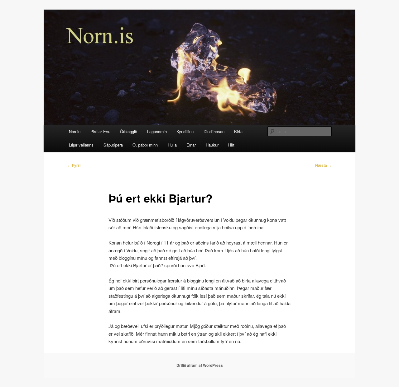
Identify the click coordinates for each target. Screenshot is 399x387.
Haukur (212, 145)
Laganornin (157, 131)
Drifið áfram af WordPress (199, 365)
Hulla (172, 145)
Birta (238, 131)
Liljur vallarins (81, 145)
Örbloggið (128, 131)
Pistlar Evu (100, 131)
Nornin (74, 131)
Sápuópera (113, 145)
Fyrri (73, 165)
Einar (191, 145)
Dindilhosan (214, 131)
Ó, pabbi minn (145, 145)
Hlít (231, 145)
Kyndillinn (185, 131)
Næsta (323, 165)
